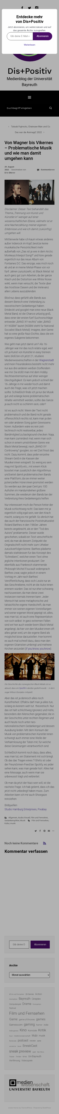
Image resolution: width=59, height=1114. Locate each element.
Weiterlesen (29, 45)
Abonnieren (43, 36)
